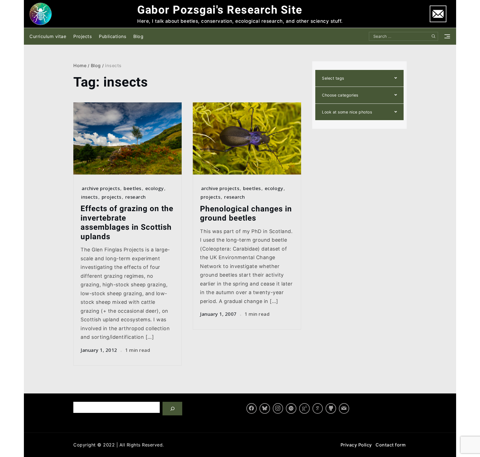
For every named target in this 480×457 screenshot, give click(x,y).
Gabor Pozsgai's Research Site (219, 9)
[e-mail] (344, 408)
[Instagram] (278, 408)
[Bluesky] (264, 408)
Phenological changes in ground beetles (246, 213)
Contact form (391, 445)
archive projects (101, 188)
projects (111, 197)
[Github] (331, 408)
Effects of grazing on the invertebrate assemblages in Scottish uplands (127, 222)
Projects (82, 36)
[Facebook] (251, 408)
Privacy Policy (356, 445)
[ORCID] (291, 408)
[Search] (172, 408)
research (135, 197)
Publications (112, 36)
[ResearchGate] (304, 408)
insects (89, 197)
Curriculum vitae (47, 36)
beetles (132, 188)
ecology (154, 188)
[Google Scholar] (317, 408)
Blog (138, 36)
